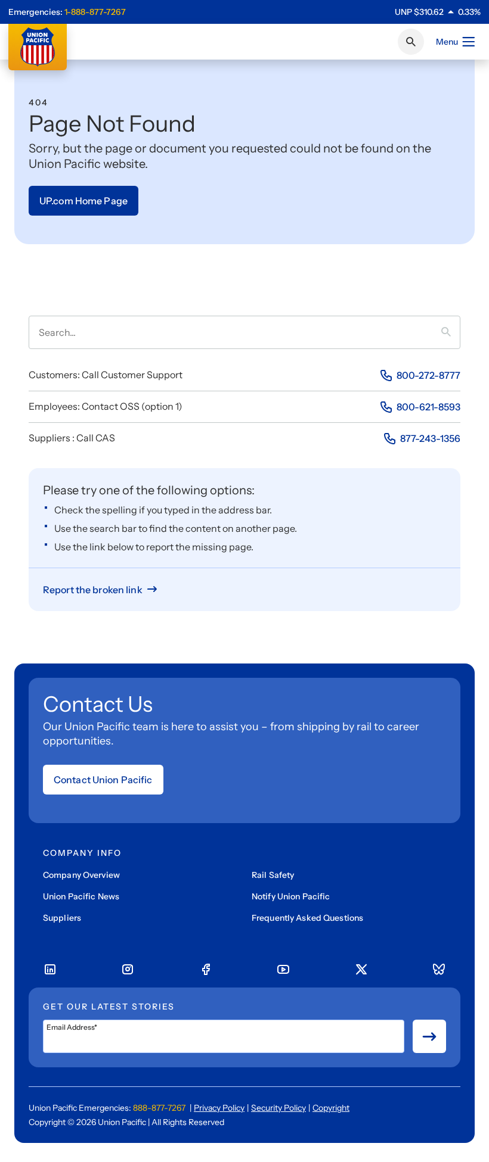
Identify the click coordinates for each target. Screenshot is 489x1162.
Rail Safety (273, 875)
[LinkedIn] (50, 969)
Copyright (330, 1107)
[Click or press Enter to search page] (411, 41)
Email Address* (72, 1027)
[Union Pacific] (37, 47)
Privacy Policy (219, 1107)
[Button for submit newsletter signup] (429, 1036)
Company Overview (81, 875)
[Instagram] (127, 969)
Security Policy (278, 1107)
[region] (438, 11)
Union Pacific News (81, 896)
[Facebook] (206, 969)
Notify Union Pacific (291, 896)
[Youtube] (283, 969)
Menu (447, 41)
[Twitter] (361, 969)
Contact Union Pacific (103, 780)
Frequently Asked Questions (307, 917)
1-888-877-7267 (95, 12)
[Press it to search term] (450, 332)
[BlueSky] (439, 969)
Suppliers (62, 917)
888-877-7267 (159, 1107)
